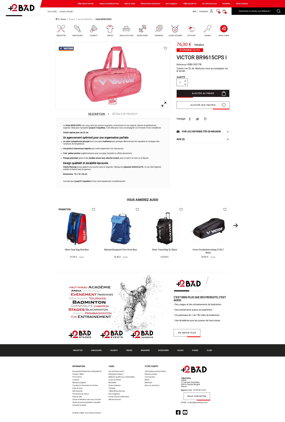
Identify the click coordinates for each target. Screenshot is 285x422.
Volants (93, 36)
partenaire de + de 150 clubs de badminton (199, 315)
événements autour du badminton (195, 309)
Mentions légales (79, 383)
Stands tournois (115, 399)
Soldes (180, 350)
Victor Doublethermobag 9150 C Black (208, 251)
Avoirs (147, 380)
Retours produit (151, 374)
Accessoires (142, 36)
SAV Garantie (77, 391)
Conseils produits (79, 405)
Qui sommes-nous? (116, 371)
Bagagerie (145, 350)
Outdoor (191, 36)
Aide (194, 11)
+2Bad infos (186, 378)
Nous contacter (196, 396)
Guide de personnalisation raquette (86, 402)
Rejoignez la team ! (116, 374)
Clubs (209, 350)
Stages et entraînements (109, 4)
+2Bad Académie (189, 4)
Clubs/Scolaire (175, 36)
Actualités (226, 4)
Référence (182, 64)
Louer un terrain (115, 380)
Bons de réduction (152, 385)
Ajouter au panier (203, 93)
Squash (207, 36)
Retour (63, 19)
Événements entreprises (150, 4)
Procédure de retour (80, 394)
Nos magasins (171, 4)
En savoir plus (187, 333)
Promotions (77, 377)
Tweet (197, 119)
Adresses (148, 383)
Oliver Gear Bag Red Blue (77, 249)
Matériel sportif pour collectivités (121, 377)
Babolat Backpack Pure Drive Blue (120, 249)
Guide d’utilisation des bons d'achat (86, 399)
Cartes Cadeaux (242, 4)
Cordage (112, 388)
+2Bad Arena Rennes (85, 4)
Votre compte (151, 366)
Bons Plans (224, 36)
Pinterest (205, 119)
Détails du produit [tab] (124, 114)
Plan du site (77, 397)
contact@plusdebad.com (197, 402)
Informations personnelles (155, 371)
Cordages (159, 36)
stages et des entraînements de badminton (200, 304)
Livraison (75, 380)
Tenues (110, 36)
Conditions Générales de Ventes (85, 385)
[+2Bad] (23, 8)
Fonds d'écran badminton (119, 397)
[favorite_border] (165, 48)
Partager (190, 119)
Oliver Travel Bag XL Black (164, 249)
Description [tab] (96, 114)
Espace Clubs (129, 4)
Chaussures (77, 36)
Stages (195, 350)
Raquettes (61, 36)
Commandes (150, 377)
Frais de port (77, 388)
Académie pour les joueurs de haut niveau (199, 320)
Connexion (203, 11)
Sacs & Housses (126, 36)
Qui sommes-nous (209, 4)
